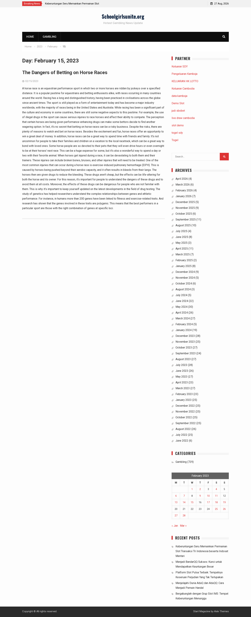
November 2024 (185, 277)
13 (176, 502)
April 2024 (182, 312)
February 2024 (184, 324)
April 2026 (182, 178)
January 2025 (184, 266)
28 (184, 515)
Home (30, 36)
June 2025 (182, 237)
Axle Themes (221, 611)
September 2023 (186, 353)
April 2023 (182, 382)
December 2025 (185, 202)
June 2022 (182, 440)
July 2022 (181, 434)
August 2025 (183, 225)
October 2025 (184, 213)
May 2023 (181, 376)
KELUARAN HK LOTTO (185, 81)
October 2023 (184, 347)
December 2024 (185, 271)
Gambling (49, 36)
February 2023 (184, 394)
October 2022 (184, 417)
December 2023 (185, 336)
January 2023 (184, 400)
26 (224, 509)
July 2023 (181, 365)
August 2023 (183, 359)
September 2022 (186, 423)
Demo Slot (178, 103)
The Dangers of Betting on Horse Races (64, 72)
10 (208, 495)
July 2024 (181, 295)
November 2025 (185, 207)
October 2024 (184, 283)
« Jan (175, 525)
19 (224, 502)
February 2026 (184, 190)
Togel (175, 140)
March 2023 (183, 388)
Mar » (183, 525)
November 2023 (185, 341)
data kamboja (179, 96)
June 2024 (182, 301)
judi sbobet (178, 110)
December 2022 (185, 405)
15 (192, 502)
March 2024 (183, 318)
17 (208, 502)
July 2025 (181, 231)
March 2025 (183, 254)
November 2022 (185, 411)
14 (184, 502)
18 (216, 502)
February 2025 (184, 260)
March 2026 (183, 184)
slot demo (178, 125)
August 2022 (183, 429)
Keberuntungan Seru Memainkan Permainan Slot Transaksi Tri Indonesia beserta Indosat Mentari (202, 551)
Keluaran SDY (180, 66)
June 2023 (182, 370)
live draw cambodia (183, 118)
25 (216, 509)
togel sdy (177, 132)
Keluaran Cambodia (183, 88)
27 (176, 515)
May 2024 (181, 306)
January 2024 (184, 330)
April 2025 (182, 248)
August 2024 (183, 289)
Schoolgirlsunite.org (123, 16)
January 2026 (184, 196)
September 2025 (186, 219)
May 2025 (181, 242)
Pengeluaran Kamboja (184, 73)
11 (216, 495)
